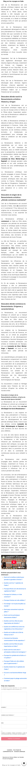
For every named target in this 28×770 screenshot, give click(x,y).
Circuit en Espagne (8, 758)
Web (2, 723)
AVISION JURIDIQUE (19, 751)
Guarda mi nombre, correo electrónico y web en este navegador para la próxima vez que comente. (14, 733)
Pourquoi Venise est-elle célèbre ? (14, 600)
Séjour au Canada (19, 757)
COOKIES (9, 750)
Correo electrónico (7, 715)
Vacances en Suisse (8, 757)
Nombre (4, 707)
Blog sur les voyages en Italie (13, 1)
